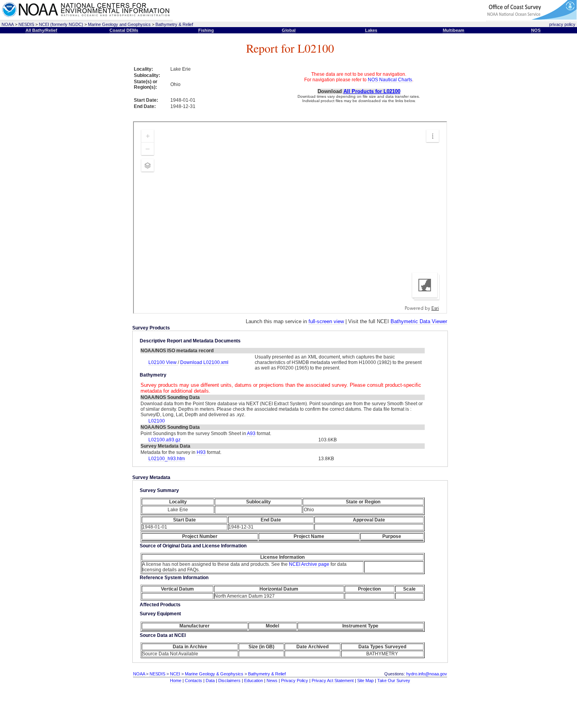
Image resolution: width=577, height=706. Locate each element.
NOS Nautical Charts (390, 79)
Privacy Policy (294, 680)
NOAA (8, 24)
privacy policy (562, 24)
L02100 (156, 421)
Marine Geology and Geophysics (119, 24)
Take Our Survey (393, 680)
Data (210, 680)
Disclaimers (229, 680)
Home (175, 680)
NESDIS (26, 24)
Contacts (193, 680)
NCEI (175, 673)
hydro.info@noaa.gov (426, 673)
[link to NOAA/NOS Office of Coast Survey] (531, 18)
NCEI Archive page (309, 564)
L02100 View (163, 362)
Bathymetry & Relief (174, 24)
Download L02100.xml (204, 362)
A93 (251, 433)
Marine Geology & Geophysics (214, 673)
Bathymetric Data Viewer (419, 321)
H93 (201, 452)
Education (253, 680)
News (272, 680)
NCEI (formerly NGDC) (61, 24)
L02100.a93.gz (164, 440)
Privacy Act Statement (333, 680)
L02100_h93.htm (166, 458)
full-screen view (326, 321)
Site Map (365, 680)
